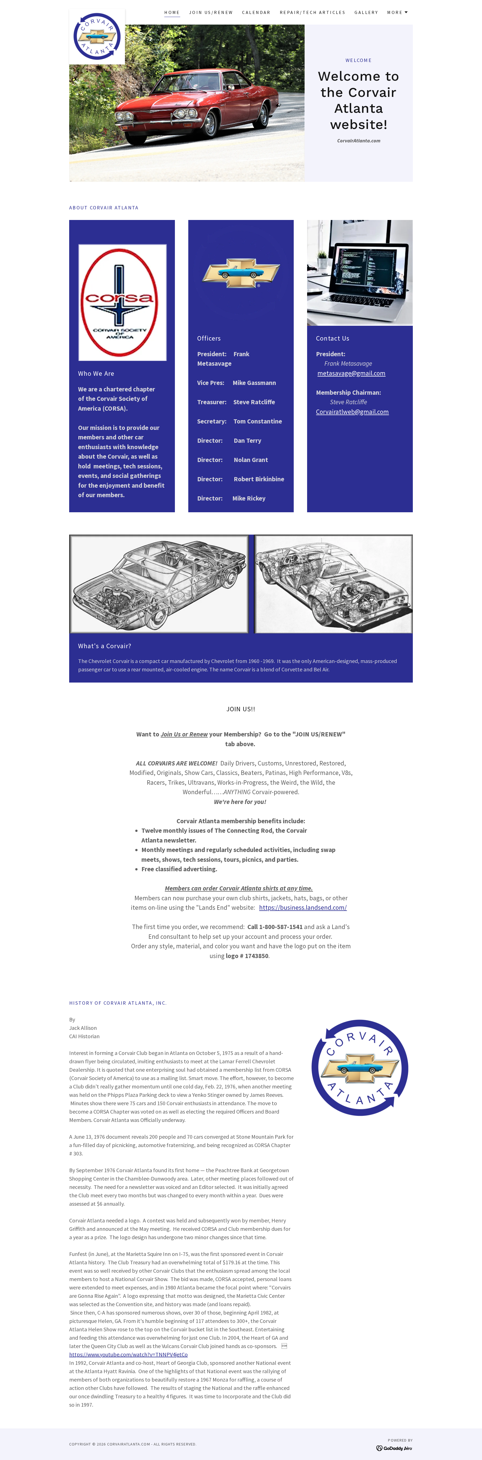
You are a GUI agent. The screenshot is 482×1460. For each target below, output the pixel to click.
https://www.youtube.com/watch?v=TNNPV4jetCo (128, 1354)
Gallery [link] (366, 12)
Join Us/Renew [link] (211, 12)
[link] (97, 11)
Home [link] (172, 12)
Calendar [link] (256, 12)
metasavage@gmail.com (351, 373)
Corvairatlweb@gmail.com (352, 412)
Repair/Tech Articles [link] (313, 12)
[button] (397, 12)
